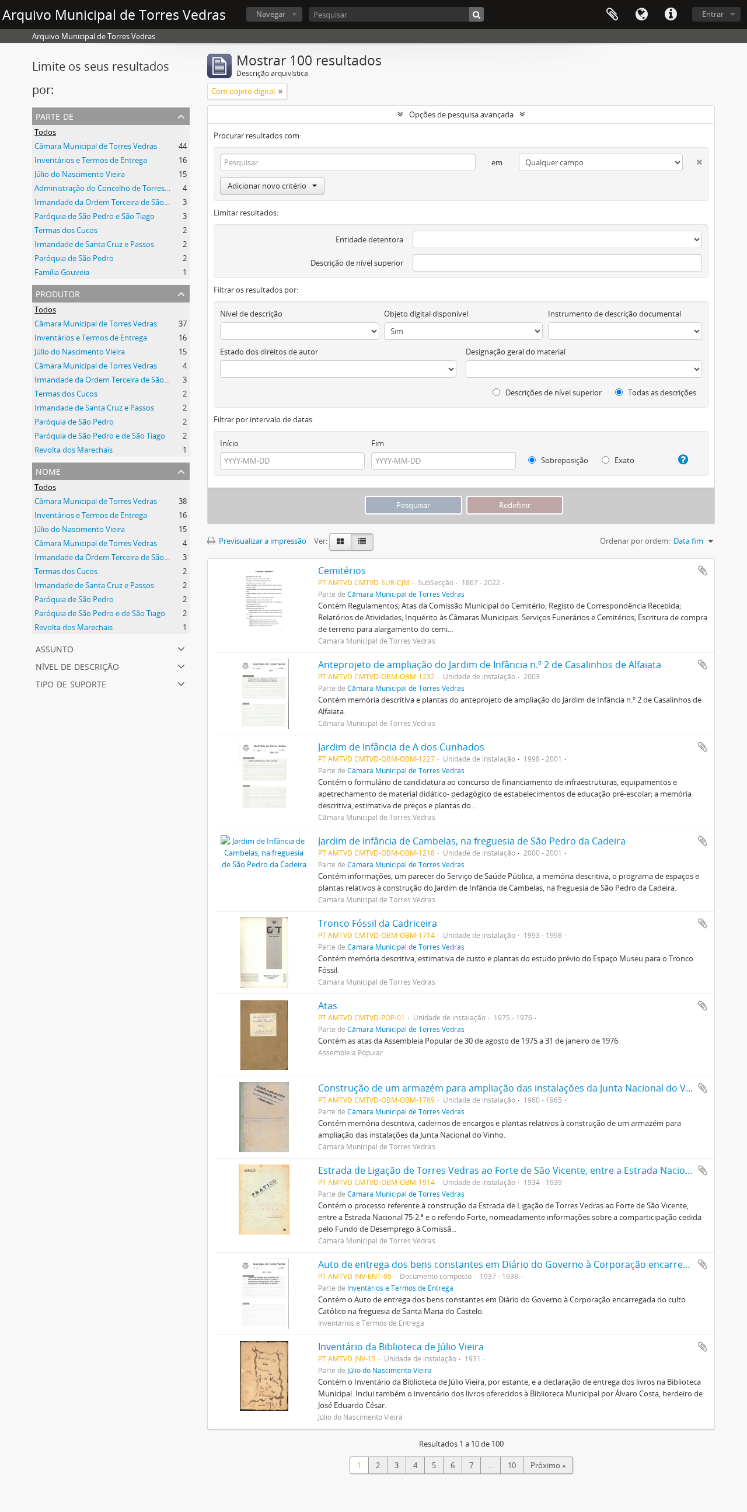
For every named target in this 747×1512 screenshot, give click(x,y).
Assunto (55, 648)
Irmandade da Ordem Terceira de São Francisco (116, 202)
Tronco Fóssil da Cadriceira (377, 923)
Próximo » (548, 1465)
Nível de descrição (77, 665)
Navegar (270, 14)
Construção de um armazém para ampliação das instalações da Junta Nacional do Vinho (512, 1088)
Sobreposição (563, 460)
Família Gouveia (61, 272)
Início (229, 443)
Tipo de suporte (71, 683)
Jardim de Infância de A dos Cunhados (401, 747)
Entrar (713, 14)
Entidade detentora (369, 239)
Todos (45, 132)
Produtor (58, 293)
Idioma (641, 14)
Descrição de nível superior (356, 263)
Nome (48, 470)
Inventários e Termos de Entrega (90, 160)
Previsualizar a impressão (261, 541)
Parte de (55, 115)
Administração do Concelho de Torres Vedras (112, 188)
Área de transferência (612, 14)
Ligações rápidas (670, 14)
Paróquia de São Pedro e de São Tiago (99, 435)
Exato (623, 460)
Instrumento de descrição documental (614, 313)
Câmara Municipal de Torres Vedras (95, 146)
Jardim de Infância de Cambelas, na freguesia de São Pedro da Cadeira (472, 841)
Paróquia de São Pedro (74, 258)
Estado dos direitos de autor (269, 351)
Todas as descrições (661, 392)
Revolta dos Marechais (73, 449)
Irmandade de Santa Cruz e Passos (94, 244)
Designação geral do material (516, 351)
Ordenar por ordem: (635, 541)
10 (512, 1465)
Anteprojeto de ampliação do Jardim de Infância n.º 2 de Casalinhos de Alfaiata (489, 664)
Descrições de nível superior (553, 392)
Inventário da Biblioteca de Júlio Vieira (401, 1346)
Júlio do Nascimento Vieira (79, 174)
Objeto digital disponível (426, 313)
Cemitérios (342, 570)
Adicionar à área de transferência (702, 570)
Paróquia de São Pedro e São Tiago (94, 216)
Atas (327, 1005)
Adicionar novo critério (267, 185)
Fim (377, 443)
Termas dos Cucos (65, 230)
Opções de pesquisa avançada (461, 114)
